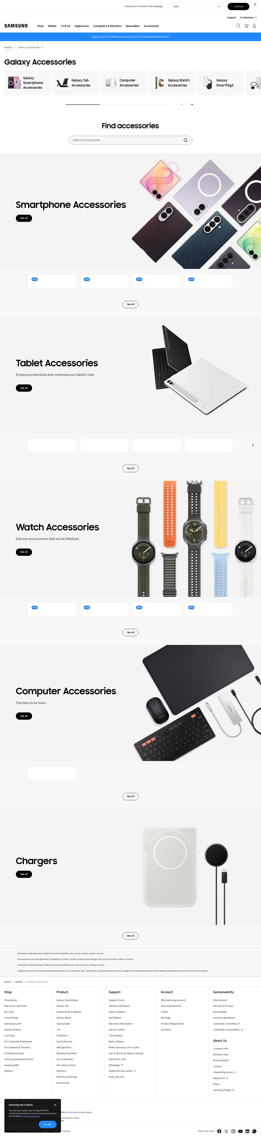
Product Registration (172, 1023)
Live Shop (9, 1035)
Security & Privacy (223, 1006)
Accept (47, 1124)
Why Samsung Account (173, 1000)
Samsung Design (222, 1090)
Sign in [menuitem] (95, 36)
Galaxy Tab (62, 1006)
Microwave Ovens (66, 1065)
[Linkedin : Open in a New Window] (247, 1131)
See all (24, 218)
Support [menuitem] (231, 17)
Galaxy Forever (12, 1029)
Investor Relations (223, 1072)
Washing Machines (67, 1053)
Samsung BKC (11, 1065)
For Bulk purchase (14, 1053)
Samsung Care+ (12, 1023)
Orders (164, 1011)
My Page (165, 1017)
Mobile (8, 47)
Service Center (117, 1029)
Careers (217, 1066)
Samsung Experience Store (18, 1059)
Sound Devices (64, 1041)
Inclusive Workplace (224, 1017)
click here (72, 1112)
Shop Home (10, 1000)
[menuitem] (40, 26)
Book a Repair (116, 1041)
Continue (238, 6)
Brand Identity (221, 1060)
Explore (8, 1071)
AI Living (9, 1011)
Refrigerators (64, 1047)
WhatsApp (114, 1065)
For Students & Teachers (17, 1047)
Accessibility (220, 1011)
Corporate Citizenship (225, 1023)
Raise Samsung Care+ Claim (124, 1047)
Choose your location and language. (144, 6)
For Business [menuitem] (247, 17)
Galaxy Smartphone (67, 1000)
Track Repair (115, 1035)
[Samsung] (16, 26)
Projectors (62, 1035)
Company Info (220, 1048)
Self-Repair (115, 1017)
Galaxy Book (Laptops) (69, 1011)
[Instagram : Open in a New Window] (233, 1131)
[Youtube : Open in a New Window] (240, 1131)
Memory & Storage (67, 1076)
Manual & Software (119, 1006)
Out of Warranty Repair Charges (126, 1053)
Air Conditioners (65, 1059)
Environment (220, 1000)
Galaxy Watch (64, 1017)
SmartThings (11, 1017)
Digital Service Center (121, 1071)
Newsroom (219, 1078)
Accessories (63, 1082)
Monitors (61, 1071)
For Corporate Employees (18, 1041)
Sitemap (66, 1131)
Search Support (117, 1011)
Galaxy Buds (63, 1023)
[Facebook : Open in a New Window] (219, 1131)
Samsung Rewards (171, 1006)
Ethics (216, 1084)
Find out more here (31, 1116)
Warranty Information (120, 1023)
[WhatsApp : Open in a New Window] (254, 1131)
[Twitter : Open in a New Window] (226, 1131)
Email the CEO (116, 1076)
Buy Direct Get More (15, 1006)
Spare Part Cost (117, 1059)
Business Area (221, 1054)
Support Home (116, 1000)
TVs (59, 1029)
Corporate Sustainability (226, 1029)
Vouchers (166, 1029)
